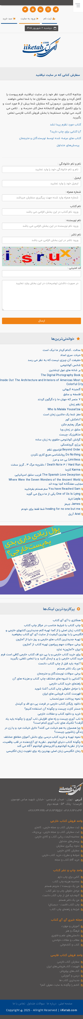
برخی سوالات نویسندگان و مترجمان (59, 674)
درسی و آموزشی (70, 976)
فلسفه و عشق (72, 394)
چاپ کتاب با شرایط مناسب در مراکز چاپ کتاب (52, 625)
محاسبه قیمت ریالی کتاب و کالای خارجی (57, 837)
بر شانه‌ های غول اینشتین (65, 370)
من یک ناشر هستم (69, 669)
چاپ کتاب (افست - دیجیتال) (64, 905)
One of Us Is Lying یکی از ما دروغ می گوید (53, 494)
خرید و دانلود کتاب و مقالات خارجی (59, 714)
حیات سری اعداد (70, 355)
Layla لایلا (74, 499)
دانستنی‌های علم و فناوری (65, 935)
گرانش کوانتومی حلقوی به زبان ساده (58, 440)
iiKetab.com (68, 1010)
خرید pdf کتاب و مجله (67, 860)
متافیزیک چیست (70, 435)
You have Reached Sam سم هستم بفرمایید (52, 489)
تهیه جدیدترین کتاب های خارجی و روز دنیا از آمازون (48, 639)
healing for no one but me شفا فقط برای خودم (51, 509)
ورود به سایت (28, 18)
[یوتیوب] (33, 9)
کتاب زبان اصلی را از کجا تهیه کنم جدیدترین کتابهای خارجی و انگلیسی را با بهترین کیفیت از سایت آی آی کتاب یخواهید (44, 632)
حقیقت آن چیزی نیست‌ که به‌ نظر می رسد (54, 360)
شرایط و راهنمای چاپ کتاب (64, 909)
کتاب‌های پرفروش (69, 971)
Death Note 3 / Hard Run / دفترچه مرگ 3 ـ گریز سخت (46, 465)
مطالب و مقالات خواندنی (66, 940)
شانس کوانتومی (70, 365)
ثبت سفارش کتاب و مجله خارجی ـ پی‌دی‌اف (55, 832)
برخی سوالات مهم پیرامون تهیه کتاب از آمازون (52, 644)
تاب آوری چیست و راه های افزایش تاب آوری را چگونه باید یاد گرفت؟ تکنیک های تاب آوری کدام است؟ (44, 721)
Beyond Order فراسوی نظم (64, 450)
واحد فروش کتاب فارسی (66, 955)
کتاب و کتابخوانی (69, 945)
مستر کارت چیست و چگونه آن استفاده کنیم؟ (52, 709)
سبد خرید (8, 18)
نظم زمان (75, 404)
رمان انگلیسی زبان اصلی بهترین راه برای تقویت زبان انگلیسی (43, 751)
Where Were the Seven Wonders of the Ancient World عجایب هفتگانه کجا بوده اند (46, 482)
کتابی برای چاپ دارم (69, 877)
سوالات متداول (36, 1004)
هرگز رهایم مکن (71, 425)
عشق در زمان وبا (70, 430)
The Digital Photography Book (61, 375)
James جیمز (72, 504)
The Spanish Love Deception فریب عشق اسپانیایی (48, 475)
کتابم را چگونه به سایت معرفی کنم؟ (59, 985)
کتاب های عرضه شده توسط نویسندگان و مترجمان (50, 138)
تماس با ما (19, 1004)
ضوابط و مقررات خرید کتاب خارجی (60, 855)
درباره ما (51, 1004)
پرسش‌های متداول (69, 841)
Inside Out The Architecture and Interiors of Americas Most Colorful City (41, 382)
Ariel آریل (74, 514)
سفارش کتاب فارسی (68, 962)
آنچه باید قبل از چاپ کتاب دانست (59, 664)
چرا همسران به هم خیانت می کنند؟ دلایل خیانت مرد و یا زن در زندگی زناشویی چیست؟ (44, 730)
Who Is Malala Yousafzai (64, 409)
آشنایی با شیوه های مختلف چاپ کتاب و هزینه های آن (46, 679)
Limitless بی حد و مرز (67, 460)
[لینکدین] (40, 9)
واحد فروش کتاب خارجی (66, 821)
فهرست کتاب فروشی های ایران (62, 694)
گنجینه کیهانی (71, 389)
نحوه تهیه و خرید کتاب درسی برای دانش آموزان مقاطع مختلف (42, 737)
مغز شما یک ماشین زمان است (62, 414)
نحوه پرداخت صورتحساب (65, 699)
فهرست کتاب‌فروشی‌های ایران (63, 966)
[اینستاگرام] (48, 9)
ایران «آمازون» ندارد (68, 649)
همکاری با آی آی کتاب (67, 620)
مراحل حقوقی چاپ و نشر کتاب (62, 891)
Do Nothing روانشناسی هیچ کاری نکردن (56, 455)
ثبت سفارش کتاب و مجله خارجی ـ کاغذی (56, 827)
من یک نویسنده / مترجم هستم (62, 886)
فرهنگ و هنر (72, 931)
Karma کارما (73, 470)
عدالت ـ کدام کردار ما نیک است (62, 350)
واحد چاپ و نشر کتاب (67, 870)
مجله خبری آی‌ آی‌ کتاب (66, 920)
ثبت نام (48, 18)
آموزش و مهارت (70, 926)
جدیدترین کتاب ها (69, 980)
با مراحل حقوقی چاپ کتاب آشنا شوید (58, 689)
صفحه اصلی (65, 1004)
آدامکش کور (73, 419)
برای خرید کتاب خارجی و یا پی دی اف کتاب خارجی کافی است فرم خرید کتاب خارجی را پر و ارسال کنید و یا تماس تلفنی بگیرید (42, 656)
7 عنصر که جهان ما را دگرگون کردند (59, 399)
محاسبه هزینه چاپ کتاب (66, 881)
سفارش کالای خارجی (68, 850)
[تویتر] (25, 9)
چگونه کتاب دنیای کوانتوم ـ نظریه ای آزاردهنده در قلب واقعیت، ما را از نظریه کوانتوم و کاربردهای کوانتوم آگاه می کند (43, 744)
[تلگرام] (56, 9)
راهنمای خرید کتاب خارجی (65, 684)
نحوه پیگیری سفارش (67, 846)
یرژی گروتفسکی (71, 445)
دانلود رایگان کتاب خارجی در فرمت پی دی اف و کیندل (48, 704)
